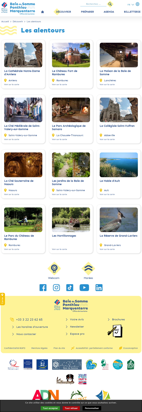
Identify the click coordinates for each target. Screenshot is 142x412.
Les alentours (34, 21)
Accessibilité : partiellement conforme (94, 348)
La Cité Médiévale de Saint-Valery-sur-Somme (22, 127)
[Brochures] (114, 331)
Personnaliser (92, 408)
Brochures (118, 319)
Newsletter (77, 326)
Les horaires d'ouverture (32, 327)
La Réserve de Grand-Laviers (118, 235)
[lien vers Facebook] (43, 287)
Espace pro (77, 333)
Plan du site (59, 348)
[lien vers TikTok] (69, 287)
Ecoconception (130, 348)
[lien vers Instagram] (56, 287)
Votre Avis (77, 319)
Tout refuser (71, 408)
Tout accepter (50, 408)
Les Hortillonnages (64, 235)
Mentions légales (39, 348)
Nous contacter (26, 334)
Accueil (5, 21)
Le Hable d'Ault (110, 180)
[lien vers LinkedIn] (99, 287)
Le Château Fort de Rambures (64, 72)
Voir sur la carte (11, 84)
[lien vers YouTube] (84, 287)
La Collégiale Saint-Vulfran (117, 125)
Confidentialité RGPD (14, 348)
